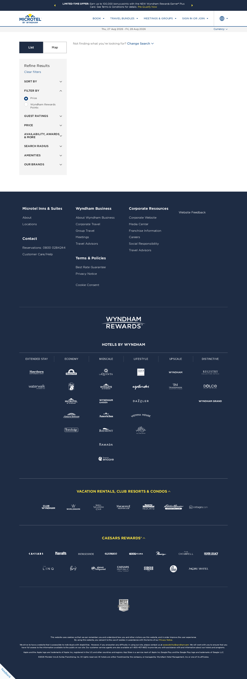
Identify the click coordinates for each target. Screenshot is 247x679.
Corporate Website (142, 217)
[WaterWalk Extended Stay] (36, 387)
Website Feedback (192, 212)
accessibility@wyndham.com (176, 645)
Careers (134, 237)
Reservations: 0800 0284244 (44, 247)
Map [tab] (55, 47)
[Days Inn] (71, 373)
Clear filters (32, 72)
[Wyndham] (175, 373)
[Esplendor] (140, 387)
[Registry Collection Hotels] (210, 373)
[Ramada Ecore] (106, 459)
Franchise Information (145, 231)
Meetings (82, 237)
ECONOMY (72, 359)
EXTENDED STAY (36, 359)
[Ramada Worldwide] (106, 445)
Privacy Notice (86, 274)
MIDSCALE (106, 359)
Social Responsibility (144, 243)
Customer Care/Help (37, 254)
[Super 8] (71, 387)
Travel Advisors (87, 243)
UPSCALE (175, 359)
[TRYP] (140, 373)
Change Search (138, 43)
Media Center (138, 224)
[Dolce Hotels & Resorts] (210, 387)
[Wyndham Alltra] (140, 430)
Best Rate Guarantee (91, 267)
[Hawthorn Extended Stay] (36, 373)
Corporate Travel (88, 224)
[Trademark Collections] (175, 387)
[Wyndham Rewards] (123, 322)
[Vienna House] (140, 416)
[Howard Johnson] (71, 416)
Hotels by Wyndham (123, 344)
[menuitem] (98, 18)
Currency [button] (219, 29)
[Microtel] (71, 401)
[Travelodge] (71, 430)
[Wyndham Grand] (210, 401)
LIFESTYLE (141, 359)
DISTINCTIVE (210, 359)
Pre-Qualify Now (147, 6)
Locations (29, 224)
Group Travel (85, 231)
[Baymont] (106, 430)
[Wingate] (106, 387)
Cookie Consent (87, 285)
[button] (54, 5)
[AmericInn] (106, 416)
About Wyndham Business (95, 217)
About (26, 217)
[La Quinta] (106, 373)
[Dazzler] (140, 401)
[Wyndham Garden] (106, 401)
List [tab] (31, 47)
